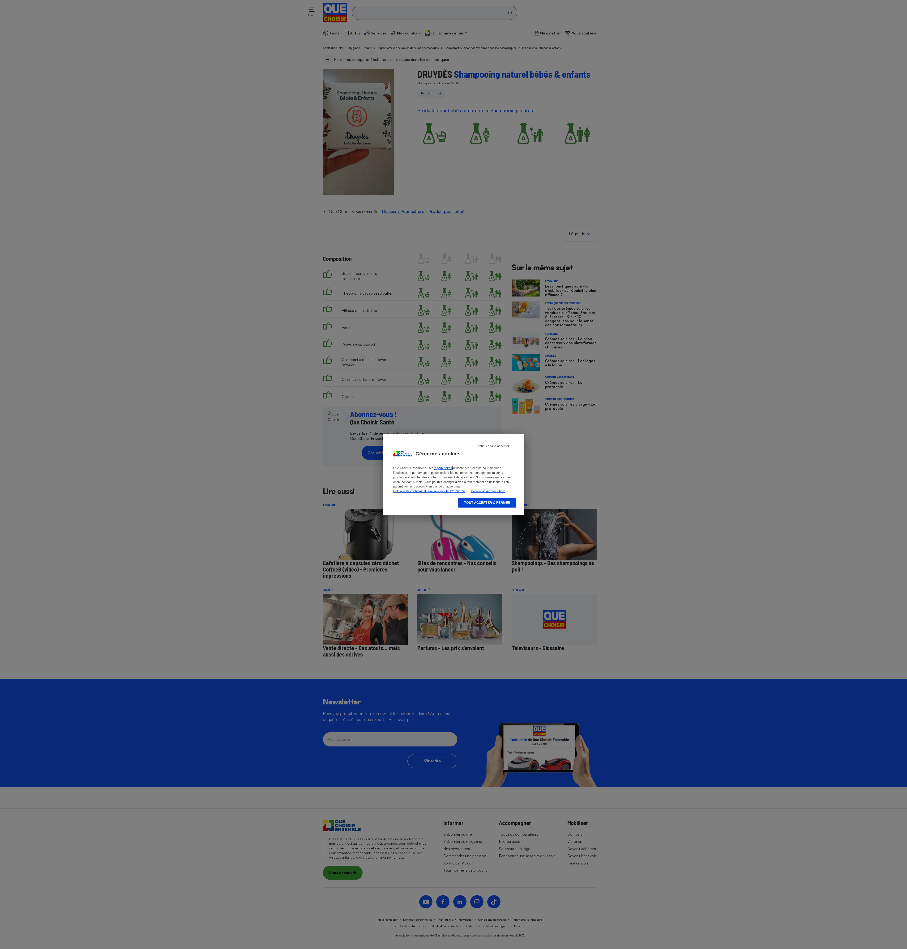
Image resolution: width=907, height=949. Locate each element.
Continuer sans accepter (492, 446)
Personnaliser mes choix (488, 491)
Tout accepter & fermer (487, 502)
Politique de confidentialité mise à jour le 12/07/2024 (429, 491)
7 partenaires (443, 468)
